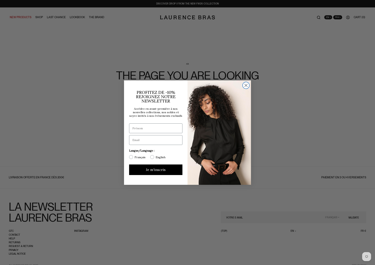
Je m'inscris (156, 169)
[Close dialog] (246, 85)
